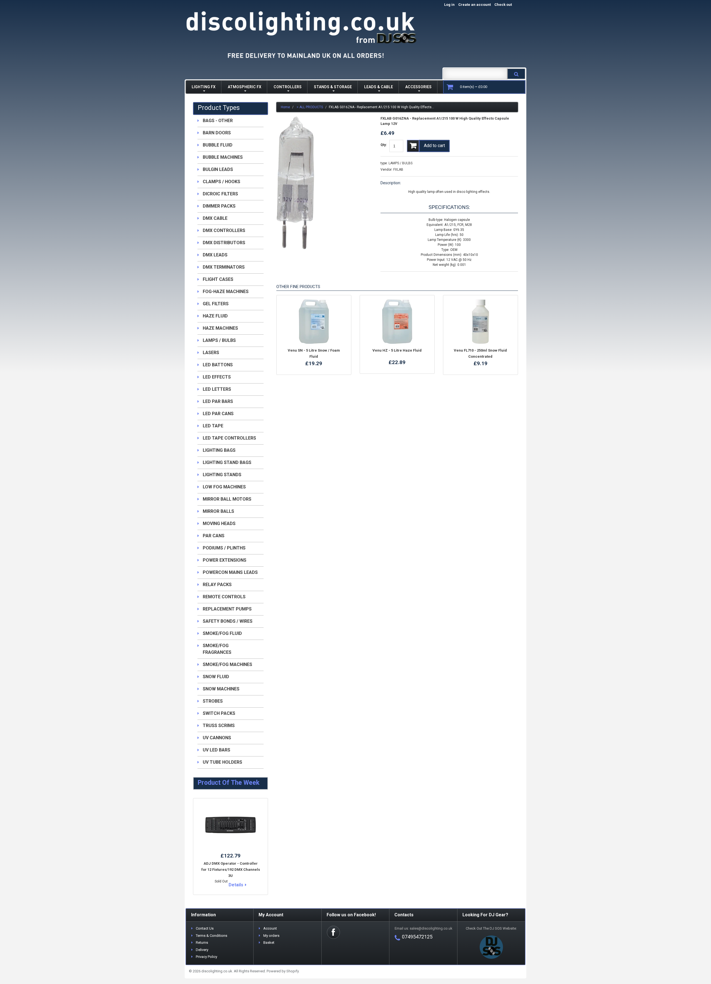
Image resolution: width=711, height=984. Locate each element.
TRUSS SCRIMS (219, 725)
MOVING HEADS (219, 523)
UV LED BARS (216, 750)
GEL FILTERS (216, 303)
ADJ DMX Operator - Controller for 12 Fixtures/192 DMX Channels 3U (230, 869)
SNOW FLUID (216, 676)
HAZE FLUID (215, 316)
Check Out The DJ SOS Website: (491, 928)
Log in (449, 4)
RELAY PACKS (217, 584)
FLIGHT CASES (218, 279)
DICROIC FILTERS (220, 193)
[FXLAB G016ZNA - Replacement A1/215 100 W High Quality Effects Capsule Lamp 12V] (295, 119)
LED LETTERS (217, 389)
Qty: (383, 145)
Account (270, 928)
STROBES (213, 701)
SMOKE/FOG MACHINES (227, 664)
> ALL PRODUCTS (310, 107)
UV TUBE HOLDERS (222, 762)
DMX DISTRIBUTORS (224, 242)
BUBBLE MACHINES (223, 157)
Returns (202, 942)
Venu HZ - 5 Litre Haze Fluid (397, 350)
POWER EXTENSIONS (224, 560)
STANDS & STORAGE (333, 87)
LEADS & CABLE (378, 87)
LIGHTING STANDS (222, 474)
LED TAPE (213, 425)
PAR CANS (213, 535)
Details (236, 884)
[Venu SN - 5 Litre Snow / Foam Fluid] (313, 321)
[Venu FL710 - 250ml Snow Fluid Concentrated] (480, 321)
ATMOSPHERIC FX (244, 87)
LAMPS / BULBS (400, 163)
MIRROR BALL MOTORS (227, 499)
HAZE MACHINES (220, 328)
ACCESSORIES (418, 87)
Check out (509, 4)
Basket (268, 942)
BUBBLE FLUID (217, 145)
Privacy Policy (206, 957)
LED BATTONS (218, 364)
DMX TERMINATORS (224, 267)
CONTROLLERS (288, 87)
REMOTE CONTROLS (224, 596)
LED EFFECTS (217, 377)
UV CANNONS (217, 737)
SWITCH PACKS (219, 713)
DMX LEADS (215, 255)
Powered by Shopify (283, 971)
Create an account (474, 4)
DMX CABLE (215, 218)
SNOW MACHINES (221, 689)
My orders (271, 935)
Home (285, 107)
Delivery (202, 950)
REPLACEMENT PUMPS (227, 609)
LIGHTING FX (204, 87)
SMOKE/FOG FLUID (222, 633)
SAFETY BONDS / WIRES (227, 621)
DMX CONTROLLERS (224, 230)
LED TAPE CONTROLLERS (229, 438)
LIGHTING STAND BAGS (227, 462)
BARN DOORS (217, 132)
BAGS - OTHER (218, 120)
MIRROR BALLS (218, 511)
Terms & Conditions (211, 935)
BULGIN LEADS (218, 169)
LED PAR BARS (218, 401)
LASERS (211, 352)
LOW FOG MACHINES (224, 487)
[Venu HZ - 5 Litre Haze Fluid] (397, 321)
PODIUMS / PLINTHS (224, 548)
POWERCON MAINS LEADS (230, 572)
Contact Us (205, 928)
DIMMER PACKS (219, 206)
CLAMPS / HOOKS (221, 181)
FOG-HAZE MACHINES (226, 291)
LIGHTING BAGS (219, 450)
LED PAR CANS (218, 413)
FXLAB (398, 169)
